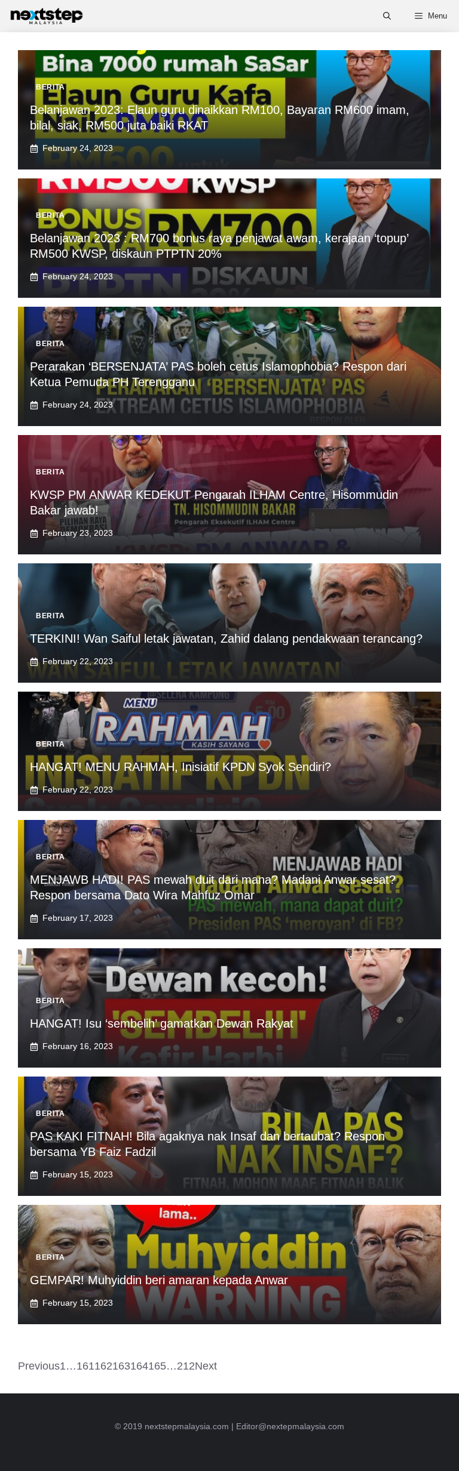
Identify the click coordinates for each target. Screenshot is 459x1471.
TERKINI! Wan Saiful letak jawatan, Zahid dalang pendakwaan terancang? (226, 638)
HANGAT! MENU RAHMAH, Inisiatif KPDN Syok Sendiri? (180, 766)
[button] (387, 16)
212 (186, 1366)
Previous (39, 1366)
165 (157, 1366)
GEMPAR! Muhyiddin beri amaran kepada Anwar (159, 1280)
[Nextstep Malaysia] (46, 16)
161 (85, 1366)
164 (139, 1366)
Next (206, 1366)
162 (103, 1366)
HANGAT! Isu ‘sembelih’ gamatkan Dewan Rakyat (161, 1023)
